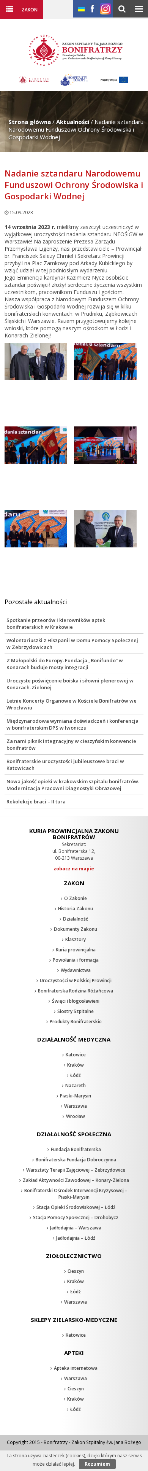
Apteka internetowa (76, 1368)
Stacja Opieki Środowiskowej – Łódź (75, 1207)
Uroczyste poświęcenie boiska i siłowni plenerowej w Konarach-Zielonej (70, 684)
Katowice (76, 1054)
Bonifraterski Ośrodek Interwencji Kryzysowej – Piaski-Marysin (76, 1193)
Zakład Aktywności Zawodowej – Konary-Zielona (76, 1180)
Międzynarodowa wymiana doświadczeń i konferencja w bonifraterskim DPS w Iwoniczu (72, 724)
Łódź (75, 1075)
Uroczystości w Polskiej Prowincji (76, 980)
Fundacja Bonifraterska (76, 1149)
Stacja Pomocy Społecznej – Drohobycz (75, 1217)
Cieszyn (76, 1271)
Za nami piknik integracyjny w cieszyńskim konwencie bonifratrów (71, 744)
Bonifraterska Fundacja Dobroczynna (76, 1159)
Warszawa (75, 1106)
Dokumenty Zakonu (75, 929)
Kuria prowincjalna (76, 949)
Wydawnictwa (76, 970)
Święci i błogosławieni (75, 1001)
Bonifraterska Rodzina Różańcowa (75, 991)
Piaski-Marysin (75, 1096)
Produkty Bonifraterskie (76, 1021)
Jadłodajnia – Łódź (75, 1238)
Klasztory (75, 939)
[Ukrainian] (81, 9)
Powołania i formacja (76, 960)
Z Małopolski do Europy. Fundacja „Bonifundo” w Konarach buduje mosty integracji (64, 664)
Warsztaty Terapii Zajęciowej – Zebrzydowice (75, 1170)
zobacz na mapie (74, 868)
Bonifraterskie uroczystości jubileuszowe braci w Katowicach (65, 764)
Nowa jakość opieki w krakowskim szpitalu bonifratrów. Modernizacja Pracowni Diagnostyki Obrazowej (72, 785)
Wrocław (75, 1116)
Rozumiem (97, 1464)
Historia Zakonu (75, 908)
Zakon (30, 9)
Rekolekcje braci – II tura (36, 801)
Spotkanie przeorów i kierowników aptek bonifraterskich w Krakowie (55, 623)
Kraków (75, 1065)
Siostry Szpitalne (75, 1011)
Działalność (75, 919)
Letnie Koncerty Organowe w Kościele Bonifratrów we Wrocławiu (71, 704)
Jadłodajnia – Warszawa (75, 1228)
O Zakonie (75, 898)
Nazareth (75, 1085)
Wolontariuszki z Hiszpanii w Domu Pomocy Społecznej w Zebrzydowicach (72, 643)
